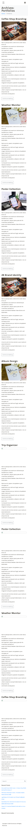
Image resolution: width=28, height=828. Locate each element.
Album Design (9, 361)
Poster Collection (11, 189)
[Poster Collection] (14, 201)
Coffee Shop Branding (13, 19)
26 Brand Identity (11, 275)
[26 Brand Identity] (14, 287)
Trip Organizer (9, 445)
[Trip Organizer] (14, 456)
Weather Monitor (11, 105)
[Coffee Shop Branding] (14, 31)
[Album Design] (14, 372)
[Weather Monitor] (14, 116)
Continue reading (7, 98)
